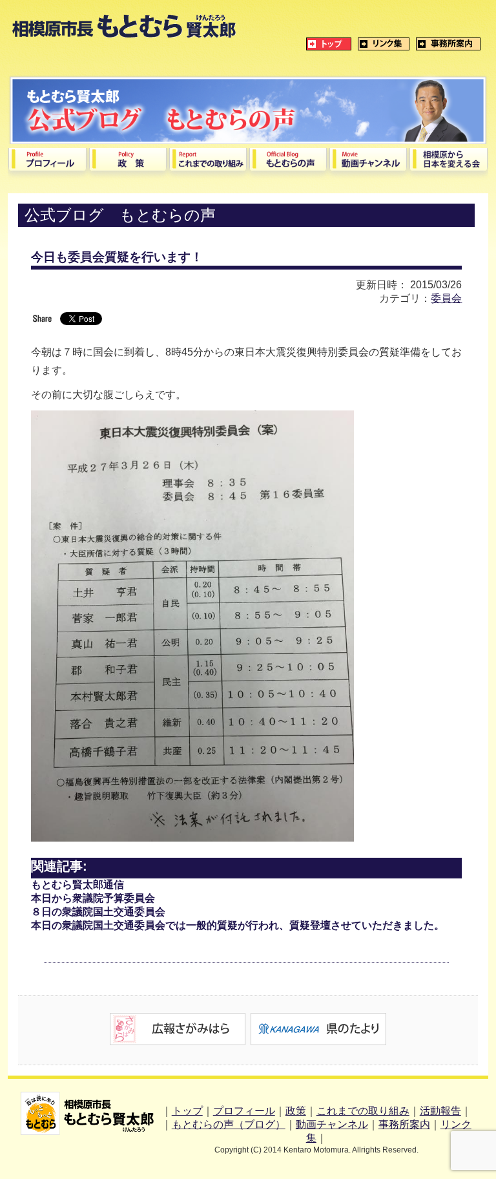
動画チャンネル (332, 1124)
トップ (187, 1110)
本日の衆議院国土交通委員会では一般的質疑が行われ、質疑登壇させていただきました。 (237, 925)
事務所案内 (404, 1124)
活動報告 (440, 1110)
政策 (295, 1110)
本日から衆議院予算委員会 (93, 898)
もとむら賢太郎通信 (77, 884)
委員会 (446, 298)
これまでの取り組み (362, 1110)
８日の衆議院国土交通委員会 (98, 911)
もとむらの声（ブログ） (228, 1124)
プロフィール (244, 1110)
